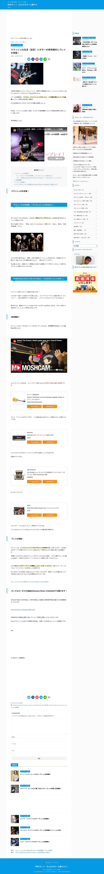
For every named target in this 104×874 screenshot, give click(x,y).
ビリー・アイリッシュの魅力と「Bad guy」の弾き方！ (89, 70)
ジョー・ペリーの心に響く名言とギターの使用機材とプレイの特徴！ (34, 850)
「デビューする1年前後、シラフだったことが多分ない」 (35, 175)
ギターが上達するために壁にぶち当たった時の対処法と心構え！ (33, 852)
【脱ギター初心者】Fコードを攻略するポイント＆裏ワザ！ (89, 84)
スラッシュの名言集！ (22, 173)
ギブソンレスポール (53, 705)
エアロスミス (15, 705)
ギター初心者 (45, 705)
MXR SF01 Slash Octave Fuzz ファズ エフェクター (43, 508)
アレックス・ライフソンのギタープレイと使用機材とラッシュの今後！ (41, 830)
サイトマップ (55, 862)
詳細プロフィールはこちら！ (81, 181)
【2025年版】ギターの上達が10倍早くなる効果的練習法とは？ (89, 44)
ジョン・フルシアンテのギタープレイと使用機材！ (35, 841)
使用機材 (17, 707)
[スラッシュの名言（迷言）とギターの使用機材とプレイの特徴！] (41, 59)
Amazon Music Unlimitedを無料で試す (23, 609)
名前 (13, 737)
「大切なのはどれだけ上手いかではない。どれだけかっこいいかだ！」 (40, 178)
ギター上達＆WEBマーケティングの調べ (52, 869)
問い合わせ (48, 862)
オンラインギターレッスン (25, 705)
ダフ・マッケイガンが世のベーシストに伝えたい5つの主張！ (30, 581)
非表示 (41, 170)
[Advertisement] (39, 24)
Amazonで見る (34, 406)
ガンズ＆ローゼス (37, 705)
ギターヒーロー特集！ (17, 702)
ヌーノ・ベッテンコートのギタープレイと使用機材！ (35, 774)
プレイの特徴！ (20, 182)
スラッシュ (61, 705)
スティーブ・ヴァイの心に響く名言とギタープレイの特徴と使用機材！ (41, 788)
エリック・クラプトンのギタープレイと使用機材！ (35, 819)
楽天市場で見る (49, 406)
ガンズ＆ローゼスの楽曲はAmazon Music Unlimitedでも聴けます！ (36, 184)
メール (14, 743)
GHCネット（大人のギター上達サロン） (52, 866)
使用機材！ (18, 180)
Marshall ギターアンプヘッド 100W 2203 (40, 435)
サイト (13, 750)
